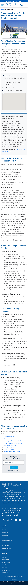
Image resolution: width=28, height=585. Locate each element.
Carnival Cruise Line (10, 445)
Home (2, 9)
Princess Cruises (9, 439)
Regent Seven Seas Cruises (12, 451)
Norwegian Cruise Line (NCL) (13, 441)
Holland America (9, 437)
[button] (25, 4)
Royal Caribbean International (13, 443)
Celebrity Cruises (9, 447)
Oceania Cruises (9, 449)
